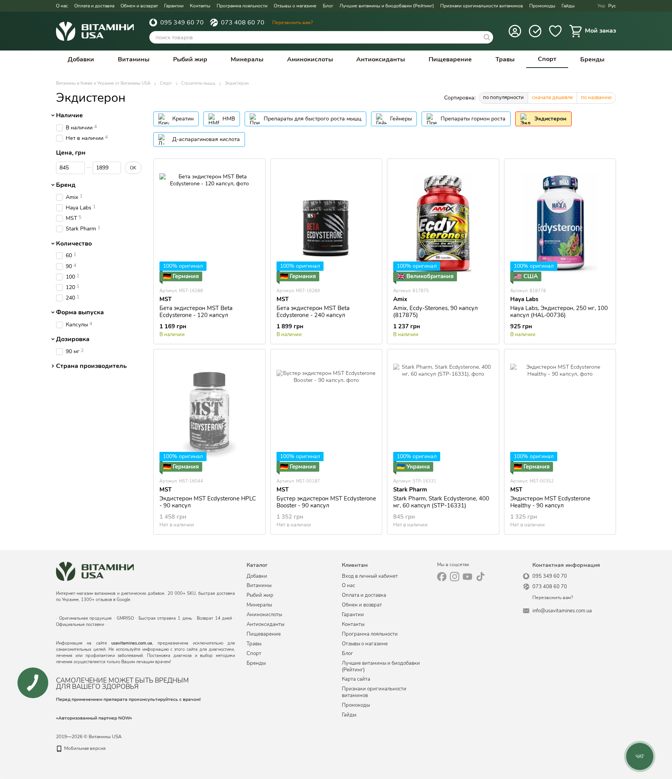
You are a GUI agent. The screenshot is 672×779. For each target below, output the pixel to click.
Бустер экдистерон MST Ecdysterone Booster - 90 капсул (326, 502)
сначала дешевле (552, 97)
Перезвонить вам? (292, 22)
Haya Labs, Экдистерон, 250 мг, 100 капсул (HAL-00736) (559, 311)
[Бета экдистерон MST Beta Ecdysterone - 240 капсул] (326, 223)
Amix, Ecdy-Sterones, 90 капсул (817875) (435, 311)
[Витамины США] (95, 571)
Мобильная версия (84, 748)
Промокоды (542, 6)
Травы (504, 59)
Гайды (568, 6)
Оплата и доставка (94, 6)
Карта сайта (356, 679)
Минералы (247, 59)
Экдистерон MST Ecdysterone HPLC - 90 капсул (207, 502)
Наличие (69, 115)
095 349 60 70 (182, 22)
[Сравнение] (535, 31)
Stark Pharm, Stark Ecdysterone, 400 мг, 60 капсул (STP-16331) (441, 502)
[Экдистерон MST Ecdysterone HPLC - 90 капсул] (209, 413)
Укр (601, 5)
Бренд (65, 184)
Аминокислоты (310, 59)
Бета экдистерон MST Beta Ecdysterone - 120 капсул (196, 311)
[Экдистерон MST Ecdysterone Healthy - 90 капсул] (560, 413)
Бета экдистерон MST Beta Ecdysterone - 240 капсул (313, 311)
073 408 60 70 (242, 22)
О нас (62, 6)
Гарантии (174, 6)
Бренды (592, 59)
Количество (74, 243)
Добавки (81, 59)
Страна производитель (91, 365)
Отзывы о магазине (295, 6)
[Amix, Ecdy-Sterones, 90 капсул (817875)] (443, 223)
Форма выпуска (80, 312)
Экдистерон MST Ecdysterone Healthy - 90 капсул (550, 502)
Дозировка (72, 339)
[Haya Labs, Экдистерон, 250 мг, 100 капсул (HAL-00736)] (560, 223)
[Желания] (555, 31)
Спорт (547, 59)
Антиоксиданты (380, 59)
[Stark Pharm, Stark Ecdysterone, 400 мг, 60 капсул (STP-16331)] (443, 413)
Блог (328, 6)
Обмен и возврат (139, 6)
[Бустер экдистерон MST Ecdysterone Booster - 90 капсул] (326, 413)
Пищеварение (450, 59)
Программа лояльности (242, 6)
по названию (596, 97)
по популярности (503, 97)
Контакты (200, 6)
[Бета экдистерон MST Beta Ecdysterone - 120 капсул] (209, 223)
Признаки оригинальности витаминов (481, 6)
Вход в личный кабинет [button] (370, 576)
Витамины (133, 59)
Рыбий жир (190, 59)
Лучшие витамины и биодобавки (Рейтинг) (387, 6)
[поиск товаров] (487, 37)
